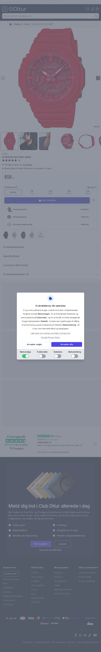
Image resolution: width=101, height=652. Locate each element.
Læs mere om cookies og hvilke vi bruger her (50, 333)
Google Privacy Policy (50, 337)
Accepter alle (66, 344)
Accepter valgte (34, 344)
